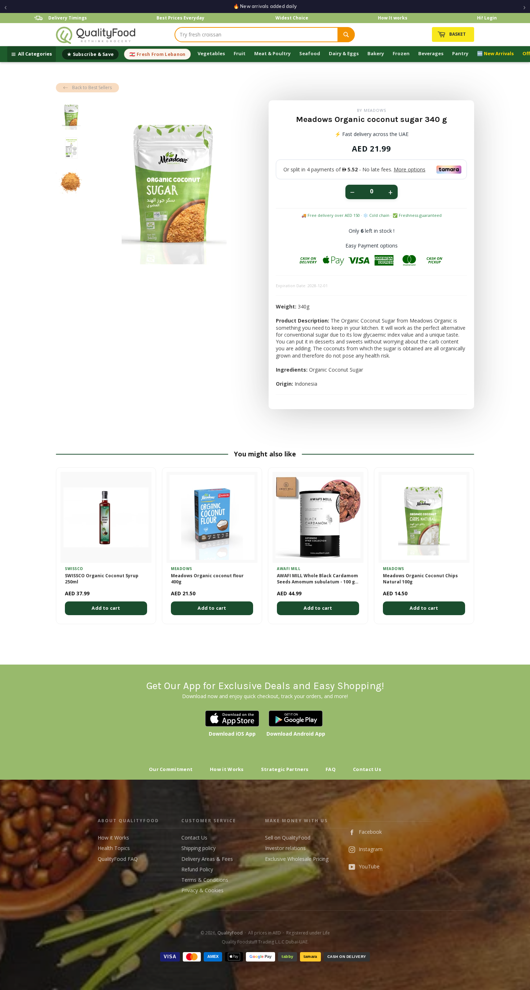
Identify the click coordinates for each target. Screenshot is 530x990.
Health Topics (114, 848)
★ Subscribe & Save (90, 54)
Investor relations (285, 848)
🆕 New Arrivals (495, 53)
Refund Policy (197, 869)
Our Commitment (171, 769)
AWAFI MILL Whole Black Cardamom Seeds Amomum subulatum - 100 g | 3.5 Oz (317, 579)
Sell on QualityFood (287, 837)
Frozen (401, 53)
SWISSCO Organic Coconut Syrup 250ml (101, 579)
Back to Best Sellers (92, 87)
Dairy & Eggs (344, 53)
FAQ (331, 769)
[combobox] (256, 34)
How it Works (227, 769)
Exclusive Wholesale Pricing (296, 858)
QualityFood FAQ (118, 858)
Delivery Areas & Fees (207, 858)
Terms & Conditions (204, 879)
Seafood (309, 53)
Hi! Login (487, 18)
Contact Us (367, 769)
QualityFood (230, 933)
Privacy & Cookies (202, 890)
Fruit (240, 53)
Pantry (460, 53)
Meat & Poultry (272, 53)
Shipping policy (198, 848)
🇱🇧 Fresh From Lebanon (157, 54)
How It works (392, 18)
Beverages (430, 53)
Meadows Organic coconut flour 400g (207, 579)
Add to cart (106, 608)
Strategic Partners (284, 769)
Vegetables (211, 53)
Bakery (375, 53)
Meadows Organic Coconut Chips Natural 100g (420, 579)
